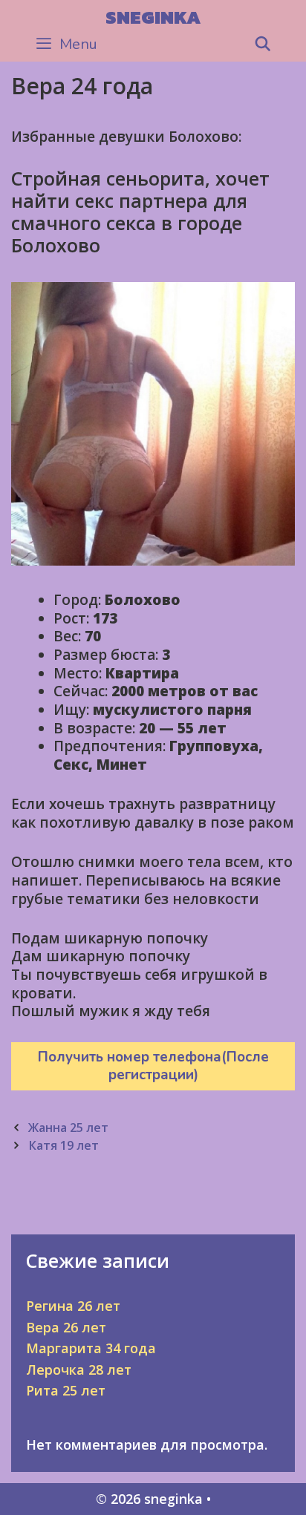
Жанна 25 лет (68, 1127)
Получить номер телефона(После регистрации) (153, 1066)
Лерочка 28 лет (78, 1369)
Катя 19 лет (63, 1145)
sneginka (153, 17)
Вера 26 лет (66, 1327)
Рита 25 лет (65, 1390)
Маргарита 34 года (91, 1348)
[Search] (263, 44)
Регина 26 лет (73, 1306)
